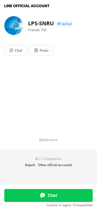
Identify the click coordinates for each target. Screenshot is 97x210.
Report (30, 165)
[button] (41, 50)
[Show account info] (64, 24)
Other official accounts (55, 165)
